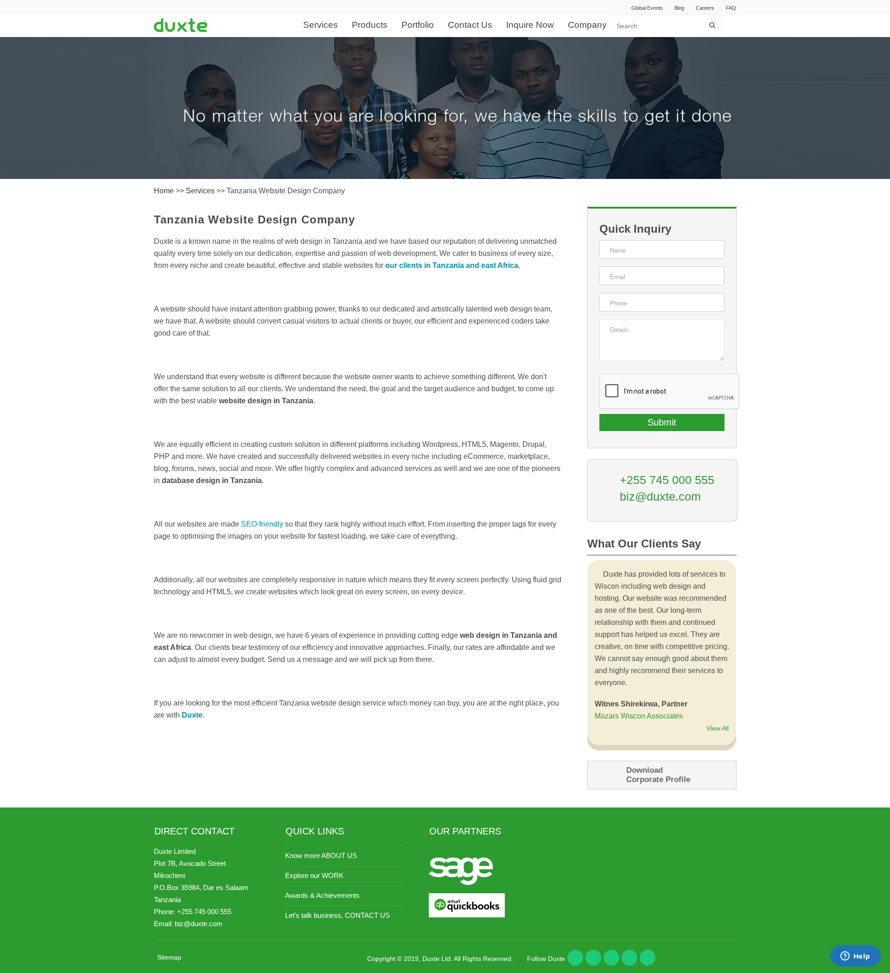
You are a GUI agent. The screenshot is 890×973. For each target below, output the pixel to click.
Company (587, 25)
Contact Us (470, 25)
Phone (618, 303)
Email (617, 276)
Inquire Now (530, 25)
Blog (679, 8)
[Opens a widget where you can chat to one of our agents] (855, 956)
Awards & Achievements (322, 895)
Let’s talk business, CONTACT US (337, 915)
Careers (705, 8)
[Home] (181, 27)
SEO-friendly (262, 524)
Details (619, 329)
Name (618, 250)
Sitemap (169, 957)
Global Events (647, 8)
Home (164, 191)
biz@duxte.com (660, 496)
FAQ (731, 8)
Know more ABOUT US (321, 855)
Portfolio (417, 25)
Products (370, 25)
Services (320, 25)
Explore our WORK (314, 875)
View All (717, 728)
